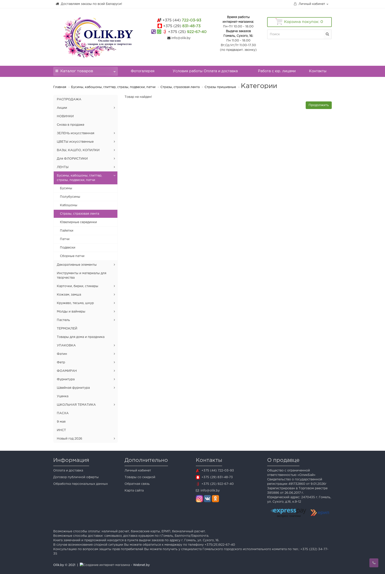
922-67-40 (187, 32)
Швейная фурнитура (73, 388)
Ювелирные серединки (78, 222)
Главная (59, 87)
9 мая (61, 421)
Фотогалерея (142, 71)
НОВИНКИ (65, 116)
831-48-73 (182, 26)
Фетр (61, 362)
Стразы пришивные (220, 87)
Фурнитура (66, 379)
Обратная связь (137, 484)
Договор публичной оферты (76, 477)
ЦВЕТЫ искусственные (75, 141)
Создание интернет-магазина (106, 565)
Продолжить (319, 105)
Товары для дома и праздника (80, 337)
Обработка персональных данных (80, 484)
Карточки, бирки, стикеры (77, 286)
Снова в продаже (70, 124)
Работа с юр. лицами (277, 71)
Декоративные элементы (77, 264)
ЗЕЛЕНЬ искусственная (75, 133)
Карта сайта (134, 490)
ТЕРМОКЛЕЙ (67, 328)
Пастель (63, 320)
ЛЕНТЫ (63, 167)
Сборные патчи (72, 256)
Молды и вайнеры (71, 311)
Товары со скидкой (140, 477)
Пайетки (66, 230)
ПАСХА (63, 413)
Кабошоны (68, 205)
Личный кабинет (138, 470)
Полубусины (70, 196)
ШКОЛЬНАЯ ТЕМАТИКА (76, 404)
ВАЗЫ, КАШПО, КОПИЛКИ (78, 150)
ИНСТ (61, 430)
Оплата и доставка (68, 470)
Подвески (67, 247)
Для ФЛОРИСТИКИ (72, 158)
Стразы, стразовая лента (180, 87)
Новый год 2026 (69, 438)
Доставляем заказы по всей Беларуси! (91, 4)
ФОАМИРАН (67, 371)
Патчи (65, 239)
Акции (62, 108)
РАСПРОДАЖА (69, 99)
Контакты (317, 71)
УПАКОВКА (66, 345)
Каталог (76, 71)
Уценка (62, 396)
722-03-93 (181, 20)
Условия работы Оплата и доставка (205, 71)
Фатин (62, 354)
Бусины (66, 188)
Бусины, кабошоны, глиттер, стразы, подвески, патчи (113, 87)
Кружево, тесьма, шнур (75, 303)
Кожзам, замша (69, 294)
